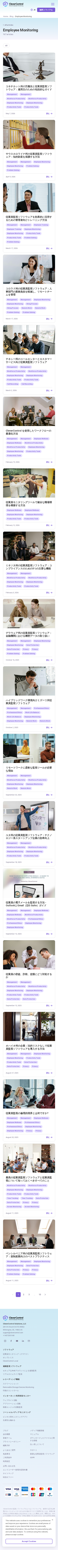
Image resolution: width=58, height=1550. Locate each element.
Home (5, 16)
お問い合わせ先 (9, 1466)
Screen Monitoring (14, 1207)
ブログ (5, 1431)
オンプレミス (8, 1358)
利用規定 (6, 1461)
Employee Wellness (41, 439)
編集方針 (6, 1445)
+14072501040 (8, 1335)
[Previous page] (12, 1294)
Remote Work (27, 308)
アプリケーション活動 (12, 1404)
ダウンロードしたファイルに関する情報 (42, 1439)
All (6, 46)
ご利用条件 (7, 1458)
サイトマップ (8, 1473)
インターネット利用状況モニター (17, 1396)
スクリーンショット (11, 1384)
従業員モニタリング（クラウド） (16, 1354)
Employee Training (41, 225)
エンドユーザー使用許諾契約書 (15, 1470)
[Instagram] (5, 1341)
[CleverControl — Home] (26, 4)
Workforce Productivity (16, 99)
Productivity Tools (14, 107)
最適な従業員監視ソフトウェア (42, 1454)
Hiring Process (31, 304)
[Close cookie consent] (52, 1520)
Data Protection (32, 645)
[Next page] (45, 1294)
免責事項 (6, 1454)
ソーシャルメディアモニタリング (17, 1412)
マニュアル (34, 1434)
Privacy (26, 649)
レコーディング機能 (11, 1379)
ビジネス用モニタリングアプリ (15, 1417)
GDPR (32, 1458)
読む (48, 114)
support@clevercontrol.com (13, 1333)
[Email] (29, 1341)
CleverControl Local (10, 1361)
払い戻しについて (37, 1444)
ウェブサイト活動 (10, 1400)
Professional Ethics (41, 708)
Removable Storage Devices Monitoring (18, 1387)
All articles (9, 25)
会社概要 (6, 1434)
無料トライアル (46, 10)
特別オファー (8, 1477)
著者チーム (7, 1438)
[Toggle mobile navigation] (52, 4)
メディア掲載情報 (37, 1431)
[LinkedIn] (23, 1341)
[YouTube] (17, 1341)
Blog (11, 16)
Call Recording (12, 384)
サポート (33, 1450)
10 (40, 1294)
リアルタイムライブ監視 (12, 1374)
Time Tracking (12, 1198)
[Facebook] (11, 1341)
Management (12, 94)
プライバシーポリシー (12, 1442)
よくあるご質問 (9, 1450)
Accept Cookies (29, 1541)
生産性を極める (9, 1420)
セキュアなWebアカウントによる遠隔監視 (19, 1371)
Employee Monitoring (15, 103)
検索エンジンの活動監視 (12, 1407)
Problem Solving (32, 166)
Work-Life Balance (32, 712)
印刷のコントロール (11, 1391)
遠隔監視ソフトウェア (12, 1366)
